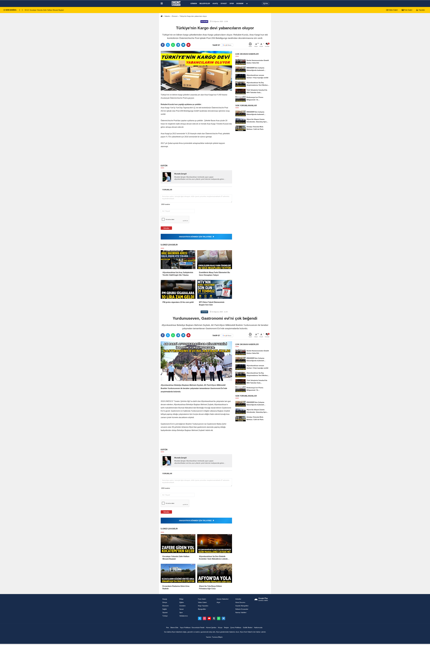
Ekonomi (239, 3)
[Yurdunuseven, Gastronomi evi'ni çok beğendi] (196, 361)
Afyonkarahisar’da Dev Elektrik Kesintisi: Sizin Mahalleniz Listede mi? (213, 557)
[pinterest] (188, 45)
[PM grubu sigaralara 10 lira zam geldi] (178, 289)
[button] (22, 10)
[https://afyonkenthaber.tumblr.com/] (214, 618)
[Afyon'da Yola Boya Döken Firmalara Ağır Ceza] (214, 573)
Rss (167, 627)
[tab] (167, 190)
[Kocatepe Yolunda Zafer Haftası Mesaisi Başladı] (178, 543)
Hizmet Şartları (211, 627)
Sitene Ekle (174, 627)
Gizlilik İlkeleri (247, 627)
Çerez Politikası (235, 627)
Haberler (167, 16)
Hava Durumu (240, 602)
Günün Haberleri (222, 599)
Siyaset (224, 3)
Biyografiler (202, 609)
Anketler (238, 599)
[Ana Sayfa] (161, 16)
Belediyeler (205, 3)
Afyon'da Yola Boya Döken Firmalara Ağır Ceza (210, 587)
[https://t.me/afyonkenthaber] (223, 618)
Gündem (193, 3)
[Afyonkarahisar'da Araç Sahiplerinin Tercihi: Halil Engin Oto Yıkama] (178, 259)
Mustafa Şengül (180, 174)
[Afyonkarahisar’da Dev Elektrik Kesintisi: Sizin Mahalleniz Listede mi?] (214, 543)
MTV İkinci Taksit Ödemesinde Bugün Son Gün (211, 303)
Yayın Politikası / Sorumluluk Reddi (192, 627)
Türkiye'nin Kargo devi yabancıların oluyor (193, 16)
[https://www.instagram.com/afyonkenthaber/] (204, 618)
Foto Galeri (408, 10)
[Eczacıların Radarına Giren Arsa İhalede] (178, 573)
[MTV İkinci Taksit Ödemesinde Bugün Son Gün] (214, 289)
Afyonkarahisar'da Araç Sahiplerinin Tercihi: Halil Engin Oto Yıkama (177, 274)
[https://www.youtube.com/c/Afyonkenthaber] (209, 618)
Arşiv (218, 602)
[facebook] (163, 45)
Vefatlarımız (183, 616)
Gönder (166, 228)
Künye (220, 627)
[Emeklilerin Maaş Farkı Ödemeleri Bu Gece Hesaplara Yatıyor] (214, 259)
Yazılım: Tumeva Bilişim (214, 637)
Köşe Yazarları (203, 606)
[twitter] (168, 45)
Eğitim (181, 602)
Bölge (181, 599)
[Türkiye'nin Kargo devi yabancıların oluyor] (196, 70)
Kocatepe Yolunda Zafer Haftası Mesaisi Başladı (175, 557)
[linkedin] (183, 45)
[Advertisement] (196, 155)
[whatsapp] (173, 45)
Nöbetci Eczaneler (241, 609)
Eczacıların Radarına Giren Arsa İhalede (175, 587)
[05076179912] (218, 618)
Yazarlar (421, 10)
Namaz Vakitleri (240, 612)
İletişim (226, 627)
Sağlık (164, 609)
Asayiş (215, 3)
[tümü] (247, 3)
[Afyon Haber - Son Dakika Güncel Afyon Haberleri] (176, 3)
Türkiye (165, 616)
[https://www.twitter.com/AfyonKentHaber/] (199, 618)
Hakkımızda (258, 627)
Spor (232, 3)
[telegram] (178, 45)
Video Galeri (393, 10)
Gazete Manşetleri (241, 606)
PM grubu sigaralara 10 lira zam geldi (178, 302)
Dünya (164, 602)
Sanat (181, 609)
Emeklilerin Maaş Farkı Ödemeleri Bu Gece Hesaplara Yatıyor (214, 274)
